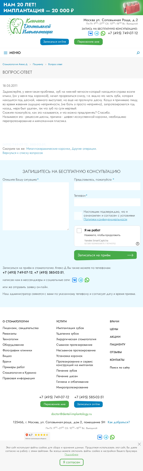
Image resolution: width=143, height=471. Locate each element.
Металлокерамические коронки (48, 148)
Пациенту (38, 64)
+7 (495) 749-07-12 (123, 33)
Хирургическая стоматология (76, 339)
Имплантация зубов (70, 328)
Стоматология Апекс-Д (15, 64)
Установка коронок (69, 356)
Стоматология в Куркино (19, 372)
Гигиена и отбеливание (72, 381)
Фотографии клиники (17, 350)
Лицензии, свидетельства (21, 328)
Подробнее (71, 454)
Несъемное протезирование (76, 350)
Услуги (61, 321)
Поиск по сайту (120, 367)
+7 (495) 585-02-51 (49, 272)
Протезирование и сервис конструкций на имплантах (74, 363)
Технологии (10, 339)
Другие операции (84, 148)
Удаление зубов (67, 333)
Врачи (7, 361)
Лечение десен (67, 376)
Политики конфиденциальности (105, 219)
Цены (114, 329)
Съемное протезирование (74, 344)
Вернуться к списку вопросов (23, 153)
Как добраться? (119, 422)
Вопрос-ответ (55, 64)
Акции (115, 337)
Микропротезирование (72, 387)
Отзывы (116, 352)
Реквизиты (10, 333)
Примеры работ (14, 367)
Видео (7, 356)
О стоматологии (16, 321)
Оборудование (13, 344)
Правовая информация (19, 378)
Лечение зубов (66, 370)
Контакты (117, 360)
